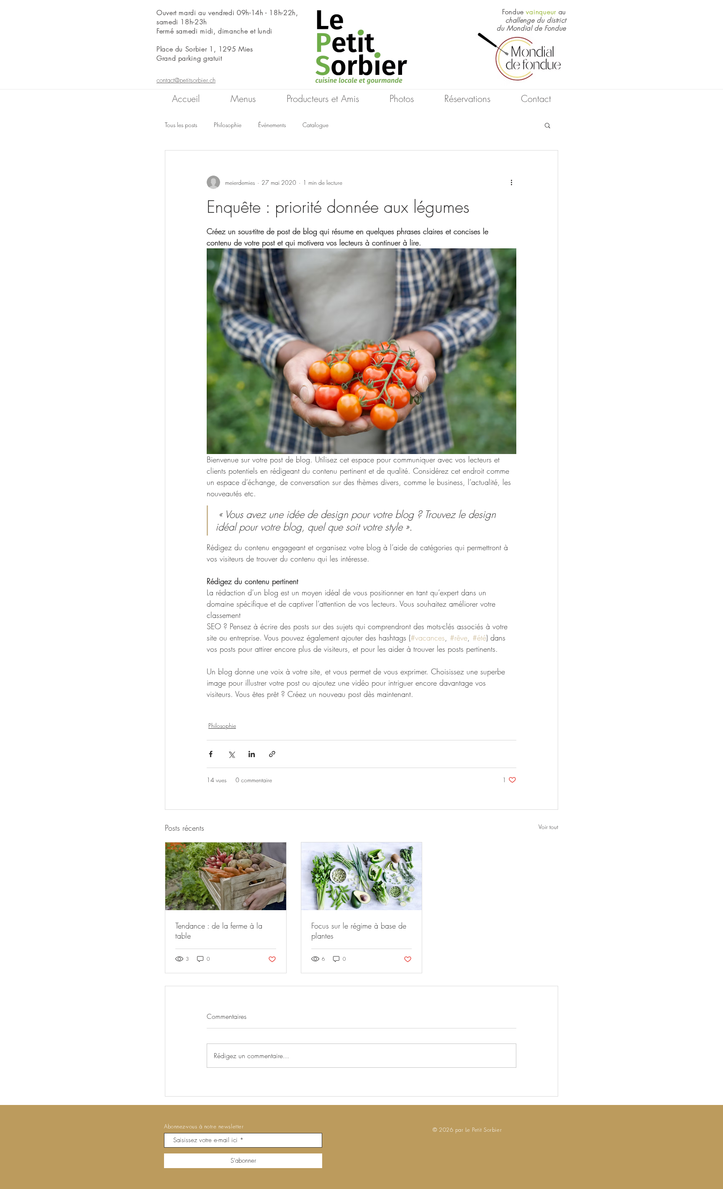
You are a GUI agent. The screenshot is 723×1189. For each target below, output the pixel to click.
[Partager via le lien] (272, 754)
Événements (272, 125)
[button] (547, 125)
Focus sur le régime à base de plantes (358, 931)
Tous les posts (181, 125)
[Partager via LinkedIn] (252, 754)
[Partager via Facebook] (211, 754)
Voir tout (548, 827)
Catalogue (315, 125)
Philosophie (227, 125)
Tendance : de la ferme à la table (218, 931)
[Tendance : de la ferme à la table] (225, 876)
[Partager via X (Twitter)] (231, 754)
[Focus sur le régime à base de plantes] (361, 876)
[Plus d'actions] (511, 182)
